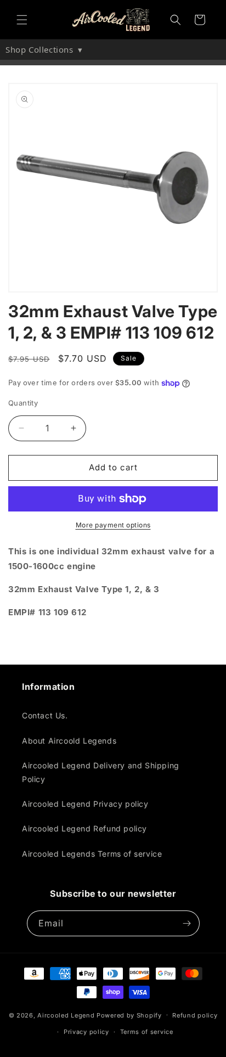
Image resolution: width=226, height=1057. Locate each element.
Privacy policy (86, 1032)
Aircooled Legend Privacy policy (85, 803)
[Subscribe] (187, 923)
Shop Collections (44, 49)
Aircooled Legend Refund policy (84, 828)
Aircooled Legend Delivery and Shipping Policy (100, 772)
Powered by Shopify (129, 1015)
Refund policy (194, 1015)
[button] (22, 20)
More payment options (113, 525)
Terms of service (146, 1032)
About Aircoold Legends (69, 740)
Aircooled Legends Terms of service (92, 853)
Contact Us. (45, 715)
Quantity (23, 402)
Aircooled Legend (65, 1015)
